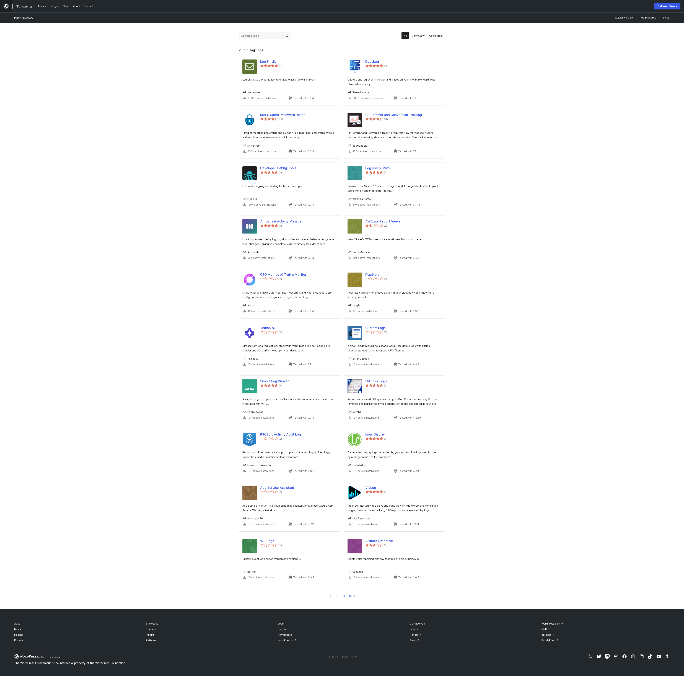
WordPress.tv (287, 640)
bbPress (548, 634)
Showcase (152, 623)
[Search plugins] (287, 35)
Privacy (18, 640)
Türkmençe (54, 657)
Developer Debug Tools (278, 168)
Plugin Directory (23, 17)
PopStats (372, 274)
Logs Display (375, 434)
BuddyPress (550, 640)
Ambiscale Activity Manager (281, 221)
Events (414, 629)
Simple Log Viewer (274, 381)
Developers (285, 634)
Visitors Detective (379, 541)
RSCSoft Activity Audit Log (280, 434)
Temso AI (267, 328)
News (17, 629)
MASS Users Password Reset (282, 115)
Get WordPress (667, 6)
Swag (414, 640)
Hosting (18, 634)
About (17, 623)
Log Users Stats (377, 168)
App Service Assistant (277, 487)
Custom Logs (375, 328)
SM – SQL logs (376, 381)
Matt (546, 629)
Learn (281, 623)
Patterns (151, 640)
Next (352, 596)
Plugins (150, 634)
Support (282, 629)
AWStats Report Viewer (383, 221)
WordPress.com (552, 623)
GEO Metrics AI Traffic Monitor (283, 274)
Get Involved (417, 623)
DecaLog (372, 61)
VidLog (370, 487)
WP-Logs (267, 541)
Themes (151, 629)
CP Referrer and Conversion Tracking (393, 115)
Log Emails (268, 61)
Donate (415, 634)
